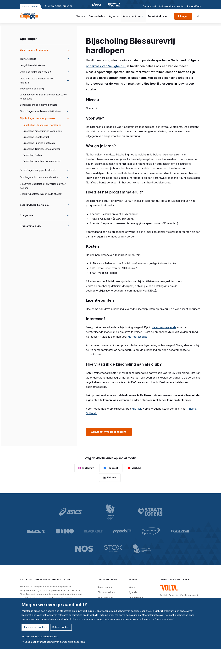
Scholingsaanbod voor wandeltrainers (40, 177)
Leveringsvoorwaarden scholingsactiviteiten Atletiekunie (43, 96)
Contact (181, 6)
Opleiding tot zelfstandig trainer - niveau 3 (37, 80)
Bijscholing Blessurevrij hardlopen (42, 125)
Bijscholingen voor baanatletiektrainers (40, 111)
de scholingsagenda (164, 327)
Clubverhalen (97, 16)
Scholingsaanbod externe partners (38, 104)
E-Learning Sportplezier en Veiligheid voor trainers (43, 185)
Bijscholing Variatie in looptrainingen (42, 161)
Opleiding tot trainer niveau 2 (35, 72)
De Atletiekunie (157, 16)
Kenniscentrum (131, 16)
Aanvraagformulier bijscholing (109, 431)
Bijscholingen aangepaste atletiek (38, 170)
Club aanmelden (167, 6)
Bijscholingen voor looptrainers (37, 118)
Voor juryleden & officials (34, 205)
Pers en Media (194, 6)
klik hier (136, 408)
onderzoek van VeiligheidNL (106, 66)
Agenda (114, 16)
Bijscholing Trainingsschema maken (42, 149)
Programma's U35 (30, 226)
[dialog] (110, 623)
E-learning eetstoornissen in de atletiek (41, 193)
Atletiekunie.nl (30, 6)
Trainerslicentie (28, 58)
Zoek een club (149, 6)
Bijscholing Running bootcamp (39, 143)
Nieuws (80, 16)
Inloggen (183, 16)
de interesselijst (137, 336)
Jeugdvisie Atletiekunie (32, 65)
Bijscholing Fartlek (32, 155)
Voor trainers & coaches (34, 50)
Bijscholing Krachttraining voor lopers (42, 131)
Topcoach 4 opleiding (32, 88)
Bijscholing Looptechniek (36, 137)
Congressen (27, 215)
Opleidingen (28, 38)
